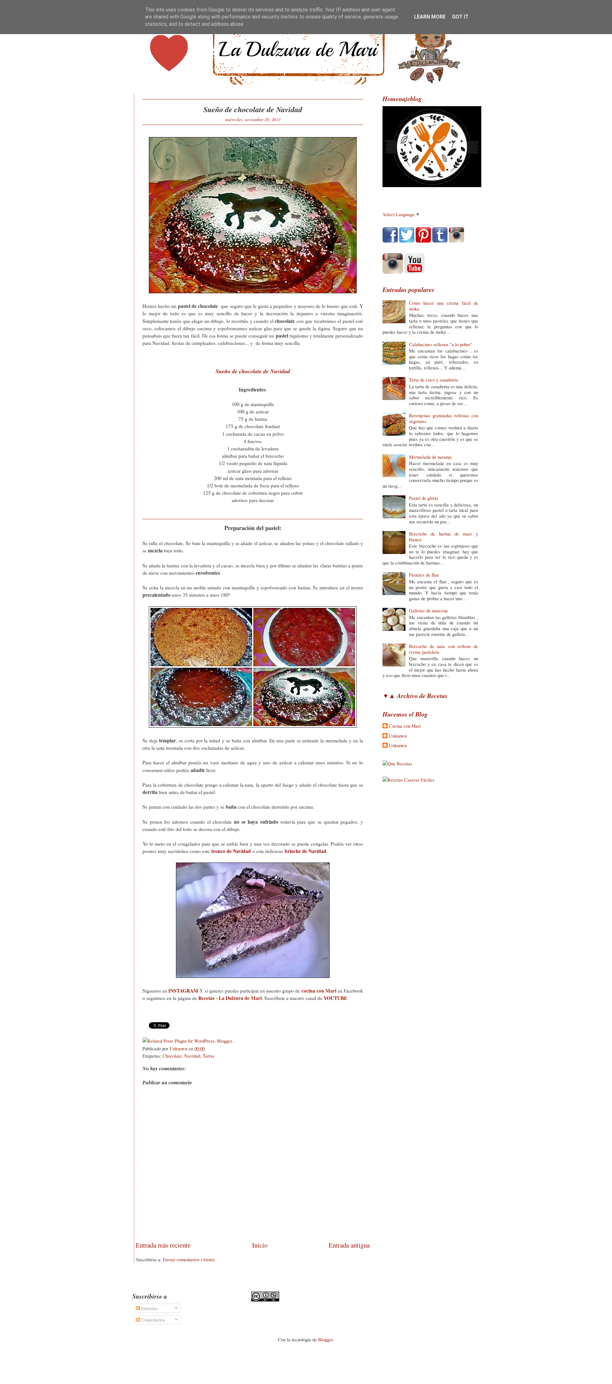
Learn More (430, 17)
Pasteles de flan (424, 575)
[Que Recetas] (397, 763)
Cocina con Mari (405, 726)
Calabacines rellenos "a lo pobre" (440, 344)
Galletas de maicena (428, 610)
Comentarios (152, 1319)
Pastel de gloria (423, 498)
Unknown (398, 736)
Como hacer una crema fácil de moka (443, 306)
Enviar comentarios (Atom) (189, 1259)
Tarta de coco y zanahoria (433, 379)
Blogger (325, 1339)
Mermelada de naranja (430, 457)
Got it (460, 17)
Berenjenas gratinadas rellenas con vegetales (443, 418)
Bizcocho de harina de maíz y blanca (443, 536)
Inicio (259, 1245)
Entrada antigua (349, 1245)
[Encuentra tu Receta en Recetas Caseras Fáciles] (408, 779)
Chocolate (172, 1056)
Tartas (209, 1056)
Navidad (192, 1056)
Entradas (149, 1308)
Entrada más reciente (163, 1245)
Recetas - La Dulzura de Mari (230, 998)
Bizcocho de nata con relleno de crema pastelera (443, 649)
